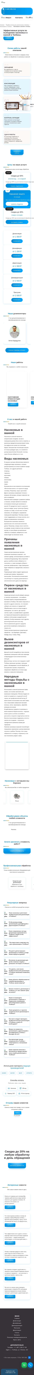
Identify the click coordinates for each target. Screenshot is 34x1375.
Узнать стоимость (17, 851)
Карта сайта (17, 1339)
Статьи (17, 1332)
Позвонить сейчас (17, 152)
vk (29, 1357)
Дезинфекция (17, 1323)
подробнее (10, 1207)
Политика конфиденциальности (17, 1337)
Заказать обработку (17, 1165)
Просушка (17, 1328)
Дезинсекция (17, 1320)
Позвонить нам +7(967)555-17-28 (10, 1371)
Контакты (19, 18)
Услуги (8, 18)
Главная (17, 1318)
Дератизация (17, 1330)
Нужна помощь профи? (17, 350)
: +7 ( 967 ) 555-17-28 (17, 1347)
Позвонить (8, 38)
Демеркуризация (17, 1325)
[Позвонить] (24, 1365)
